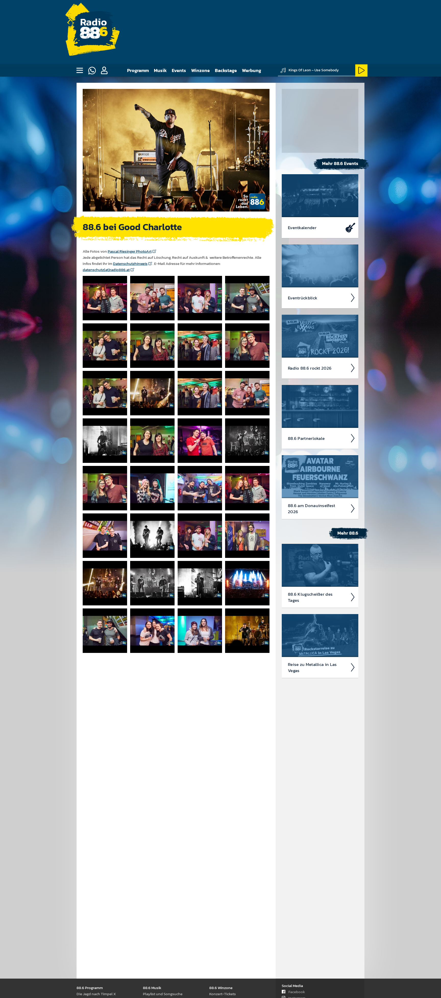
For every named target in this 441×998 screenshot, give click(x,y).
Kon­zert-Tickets (222, 994)
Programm (138, 70)
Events (179, 70)
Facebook (296, 992)
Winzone (200, 70)
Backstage (226, 70)
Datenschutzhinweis (130, 263)
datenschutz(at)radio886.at (106, 270)
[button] (104, 70)
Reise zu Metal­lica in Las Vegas (312, 667)
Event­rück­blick (302, 298)
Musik (160, 70)
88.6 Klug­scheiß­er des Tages (310, 597)
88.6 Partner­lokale (306, 438)
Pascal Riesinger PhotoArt (130, 251)
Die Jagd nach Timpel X (96, 994)
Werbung (251, 70)
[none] (80, 70)
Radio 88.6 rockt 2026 (310, 368)
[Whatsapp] (92, 70)
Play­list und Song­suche (162, 994)
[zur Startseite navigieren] (93, 32)
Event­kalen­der (302, 227)
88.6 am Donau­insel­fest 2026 (311, 508)
